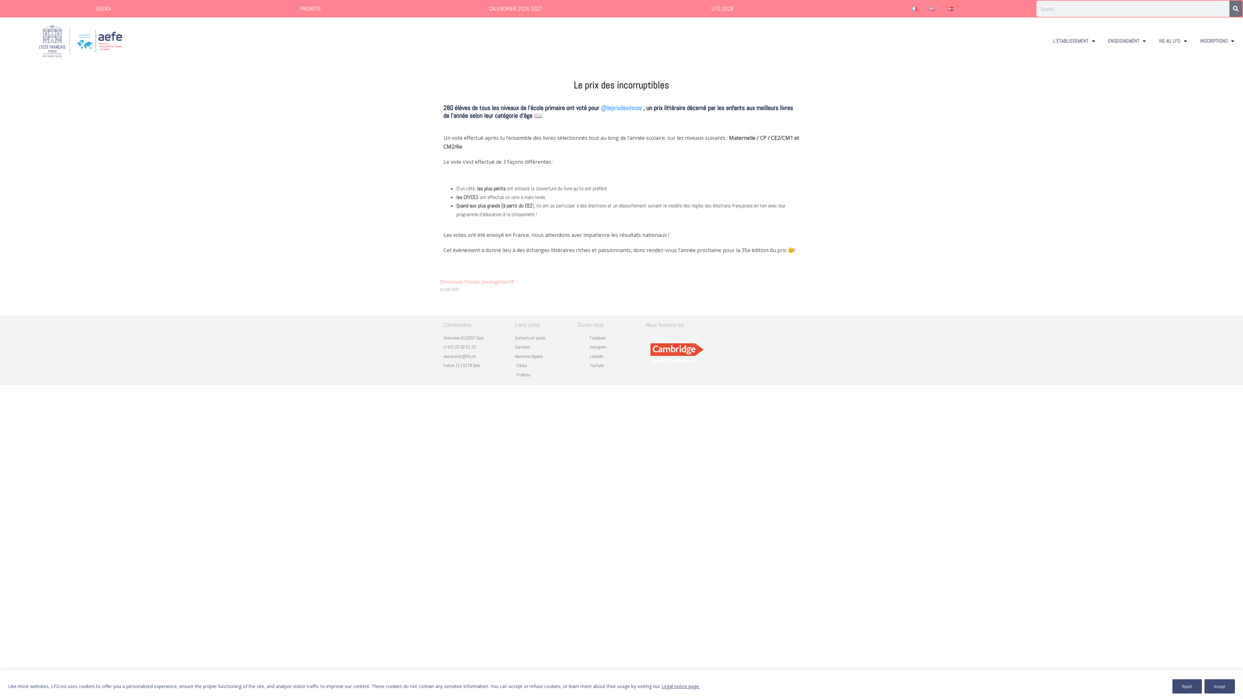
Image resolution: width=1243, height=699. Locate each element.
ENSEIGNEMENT (1123, 41)
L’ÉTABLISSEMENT (1071, 41)
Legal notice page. (681, 686)
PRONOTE (310, 8)
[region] (621, 684)
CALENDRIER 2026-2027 (516, 8)
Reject (1187, 686)
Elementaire (452, 282)
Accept (1220, 686)
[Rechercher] (1235, 9)
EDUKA (103, 8)
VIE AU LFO (1170, 41)
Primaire (473, 282)
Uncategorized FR (498, 282)
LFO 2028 (722, 8)
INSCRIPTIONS (1214, 41)
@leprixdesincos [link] (621, 108)
